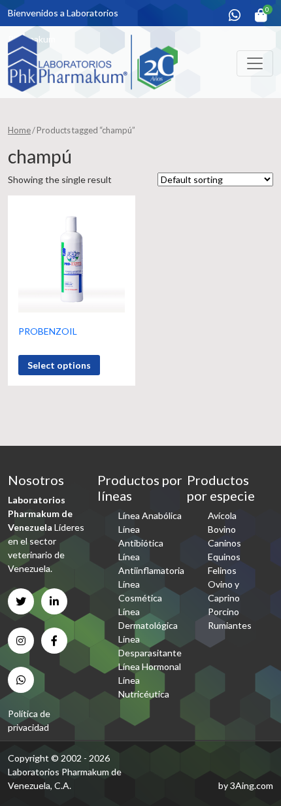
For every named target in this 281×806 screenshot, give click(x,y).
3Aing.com (251, 785)
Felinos (222, 570)
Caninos (224, 542)
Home (19, 130)
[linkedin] (54, 601)
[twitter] (21, 601)
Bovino (222, 529)
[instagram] (21, 641)
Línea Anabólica (150, 515)
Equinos (224, 556)
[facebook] (54, 641)
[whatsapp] (234, 15)
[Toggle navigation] (255, 63)
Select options (59, 365)
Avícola (222, 515)
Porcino (223, 611)
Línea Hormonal (149, 666)
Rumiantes (230, 625)
